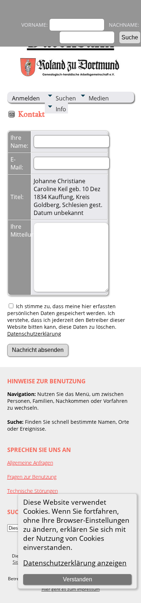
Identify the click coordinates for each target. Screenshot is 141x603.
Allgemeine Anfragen (30, 462)
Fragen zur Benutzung (31, 476)
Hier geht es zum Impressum (71, 589)
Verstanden (77, 579)
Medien (99, 98)
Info (61, 109)
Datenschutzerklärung (34, 333)
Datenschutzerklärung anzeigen (75, 562)
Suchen (66, 98)
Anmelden (26, 98)
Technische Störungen (32, 490)
